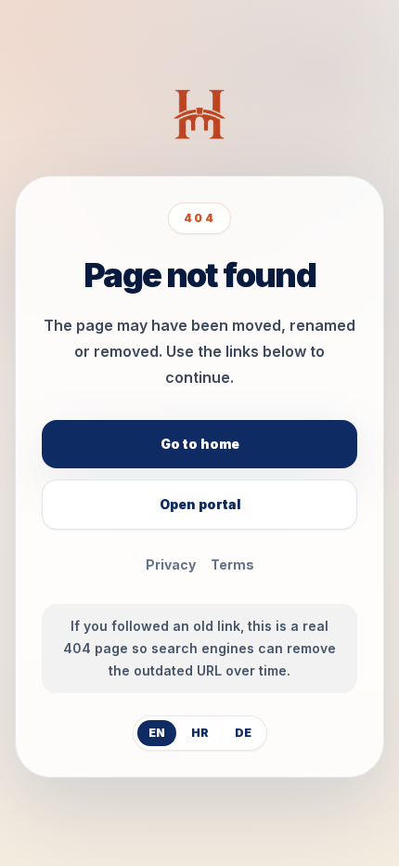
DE (243, 733)
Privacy (171, 564)
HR (200, 733)
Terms (232, 564)
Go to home (200, 444)
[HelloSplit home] (199, 114)
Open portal (200, 504)
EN (156, 733)
